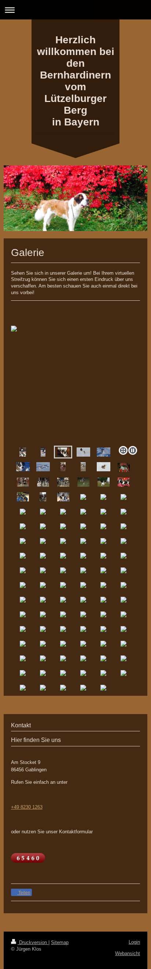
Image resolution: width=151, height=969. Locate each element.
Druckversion (33, 942)
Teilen (23, 892)
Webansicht (127, 953)
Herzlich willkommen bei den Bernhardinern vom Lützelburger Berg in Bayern (75, 81)
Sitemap (60, 942)
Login (134, 942)
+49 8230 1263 (27, 807)
